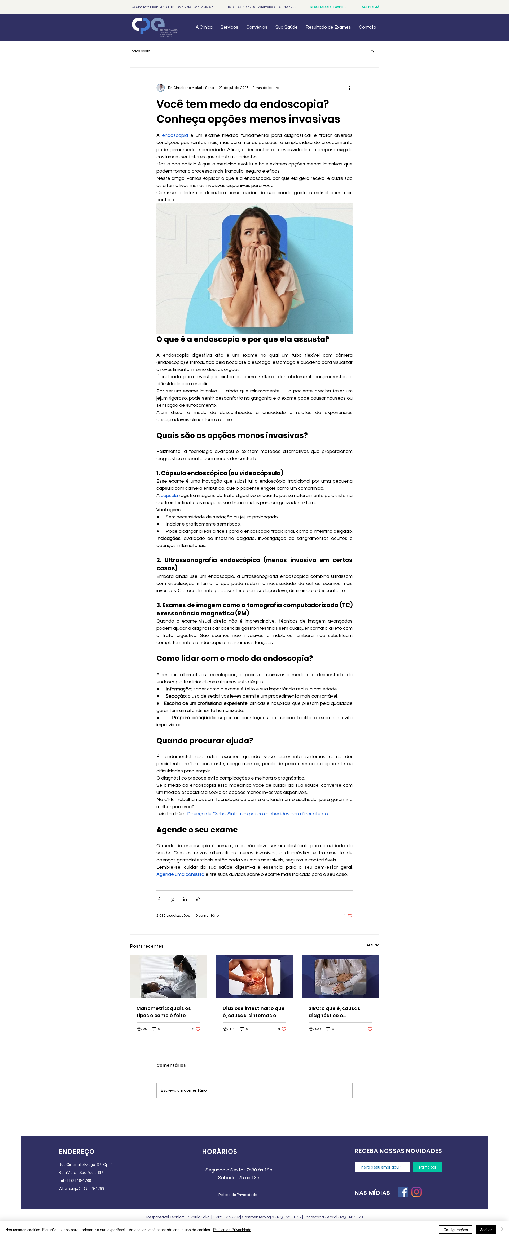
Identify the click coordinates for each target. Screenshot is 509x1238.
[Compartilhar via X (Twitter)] (171, 899)
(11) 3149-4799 (285, 7)
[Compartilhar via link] (197, 899)
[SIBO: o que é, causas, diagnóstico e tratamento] (340, 976)
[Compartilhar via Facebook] (158, 899)
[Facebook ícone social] (403, 1192)
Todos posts (140, 51)
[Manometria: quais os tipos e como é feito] (168, 976)
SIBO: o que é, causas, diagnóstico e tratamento (335, 1012)
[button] (372, 51)
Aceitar (486, 1229)
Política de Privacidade (232, 1229)
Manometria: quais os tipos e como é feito (164, 1012)
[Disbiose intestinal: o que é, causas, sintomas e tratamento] (254, 976)
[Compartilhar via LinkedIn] (184, 899)
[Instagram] (416, 1192)
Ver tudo (371, 945)
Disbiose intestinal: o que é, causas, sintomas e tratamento (254, 1012)
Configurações (456, 1229)
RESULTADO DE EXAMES (327, 7)
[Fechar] (502, 1229)
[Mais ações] (349, 88)
